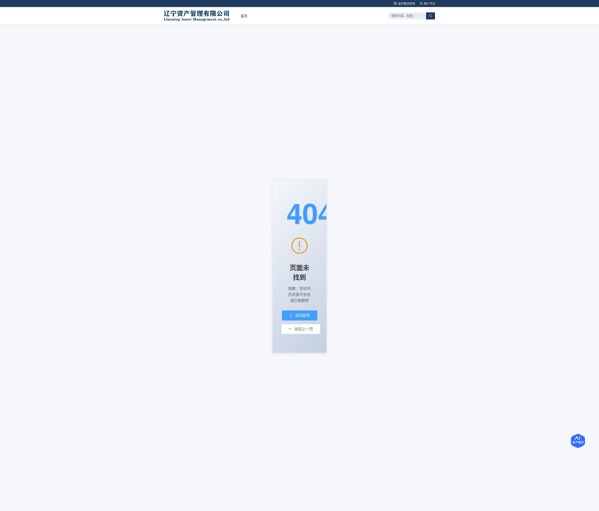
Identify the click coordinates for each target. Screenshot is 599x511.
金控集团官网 (406, 3)
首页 (244, 15)
